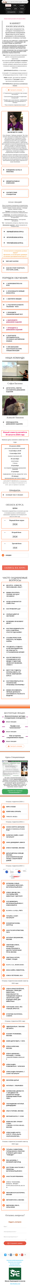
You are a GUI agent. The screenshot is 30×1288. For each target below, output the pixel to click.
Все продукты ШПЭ (15, 1263)
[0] (5, 1255)
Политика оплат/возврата (15, 1262)
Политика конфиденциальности (15, 1260)
